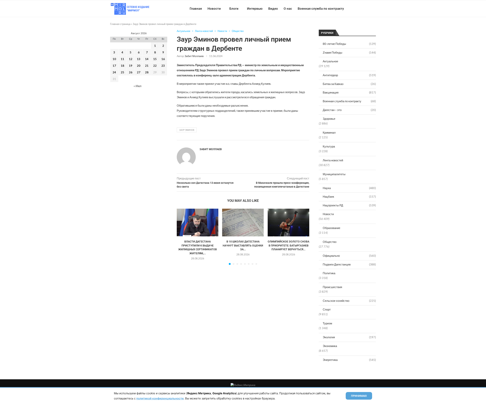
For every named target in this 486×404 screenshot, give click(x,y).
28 (146, 72)
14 (146, 59)
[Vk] (360, 8)
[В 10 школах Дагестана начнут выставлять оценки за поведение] (243, 222)
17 (114, 65)
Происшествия (332, 287)
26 (130, 72)
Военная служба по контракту (321, 8)
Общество (329, 241)
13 (138, 59)
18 (122, 65)
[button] (182, 236)
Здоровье (329, 118)
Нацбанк (349, 196)
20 (138, 65)
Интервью (255, 8)
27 (138, 72)
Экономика (330, 346)
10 (114, 59)
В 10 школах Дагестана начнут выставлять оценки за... (243, 245)
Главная (196, 8)
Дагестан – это (349, 110)
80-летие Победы (349, 43)
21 (146, 65)
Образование (331, 228)
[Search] (374, 8)
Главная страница (120, 23)
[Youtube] (356, 8)
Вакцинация (349, 92)
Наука (349, 188)
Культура (329, 146)
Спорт (327, 309)
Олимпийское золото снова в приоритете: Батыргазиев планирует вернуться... (288, 245)
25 (122, 72)
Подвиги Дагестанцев (349, 264)
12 (130, 59)
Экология (349, 337)
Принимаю (359, 395)
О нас (288, 8)
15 (155, 59)
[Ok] (368, 8)
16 (163, 59)
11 (122, 59)
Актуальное (330, 61)
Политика (329, 273)
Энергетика (349, 359)
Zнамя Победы (349, 52)
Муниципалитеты (334, 174)
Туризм (327, 323)
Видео (273, 8)
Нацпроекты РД (349, 205)
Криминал (329, 132)
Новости (214, 8)
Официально (349, 255)
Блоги (233, 8)
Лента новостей (333, 160)
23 (163, 65)
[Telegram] (364, 8)
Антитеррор (349, 75)
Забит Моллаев (194, 56)
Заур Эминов (186, 130)
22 (155, 65)
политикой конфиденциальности (160, 398)
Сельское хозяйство (349, 300)
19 (130, 65)
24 (114, 72)
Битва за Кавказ (349, 84)
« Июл (137, 86)
